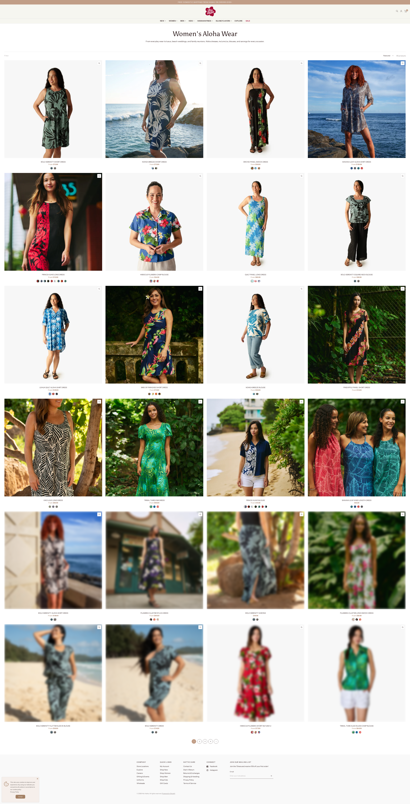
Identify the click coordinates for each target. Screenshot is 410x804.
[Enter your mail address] (271, 776)
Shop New (164, 770)
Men (182, 21)
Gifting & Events (143, 777)
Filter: (6, 56)
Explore (238, 21)
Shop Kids (164, 780)
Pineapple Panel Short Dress (356, 387)
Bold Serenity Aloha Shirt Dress (53, 613)
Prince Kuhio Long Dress (53, 275)
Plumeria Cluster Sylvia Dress (154, 613)
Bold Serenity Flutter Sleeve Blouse (53, 726)
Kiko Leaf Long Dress (53, 500)
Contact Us (187, 766)
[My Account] (401, 11)
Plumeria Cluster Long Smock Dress (356, 613)
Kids (191, 21)
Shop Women (165, 773)
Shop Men (164, 777)
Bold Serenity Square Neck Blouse (357, 275)
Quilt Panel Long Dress (255, 275)
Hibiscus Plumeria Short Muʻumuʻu (255, 726)
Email (232, 772)
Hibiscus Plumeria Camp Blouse (154, 275)
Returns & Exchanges (191, 773)
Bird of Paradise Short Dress (154, 387)
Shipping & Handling (191, 777)
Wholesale (141, 783)
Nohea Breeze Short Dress (154, 162)
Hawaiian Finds (204, 21)
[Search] (397, 11)
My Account (164, 766)
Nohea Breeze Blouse (255, 387)
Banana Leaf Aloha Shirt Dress (356, 162)
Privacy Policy (188, 780)
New (162, 21)
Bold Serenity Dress (154, 726)
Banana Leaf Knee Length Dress (356, 500)
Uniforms (140, 780)
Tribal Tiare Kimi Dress (154, 500)
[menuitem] (162, 20)
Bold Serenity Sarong (255, 613)
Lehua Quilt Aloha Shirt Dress (53, 387)
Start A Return (188, 770)
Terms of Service (189, 783)
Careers (140, 773)
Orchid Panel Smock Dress (255, 162)
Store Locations (143, 766)
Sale (248, 21)
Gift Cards (164, 783)
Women (172, 21)
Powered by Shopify (168, 793)
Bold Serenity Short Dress (53, 162)
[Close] (37, 779)
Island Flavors (223, 21)
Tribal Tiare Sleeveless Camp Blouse (357, 726)
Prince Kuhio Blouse (255, 500)
